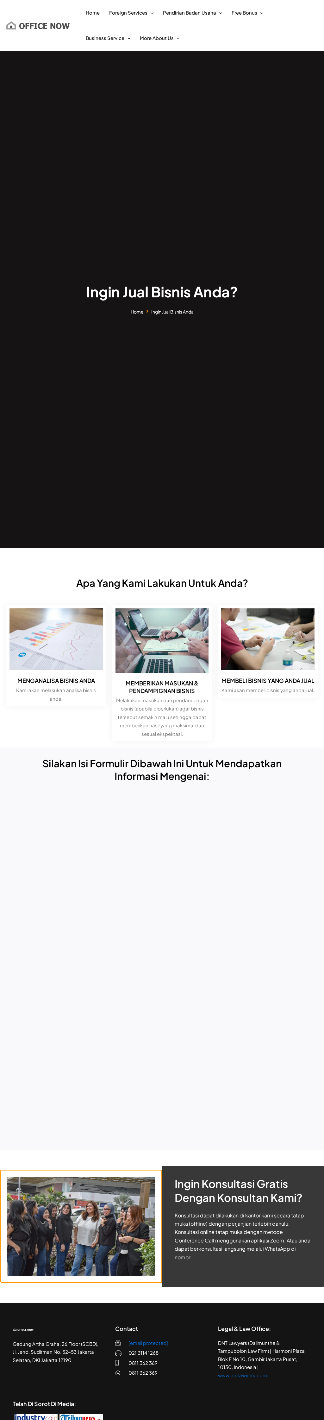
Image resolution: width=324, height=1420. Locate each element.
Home (137, 311)
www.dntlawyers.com (242, 1375)
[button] (150, 12)
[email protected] (148, 1343)
